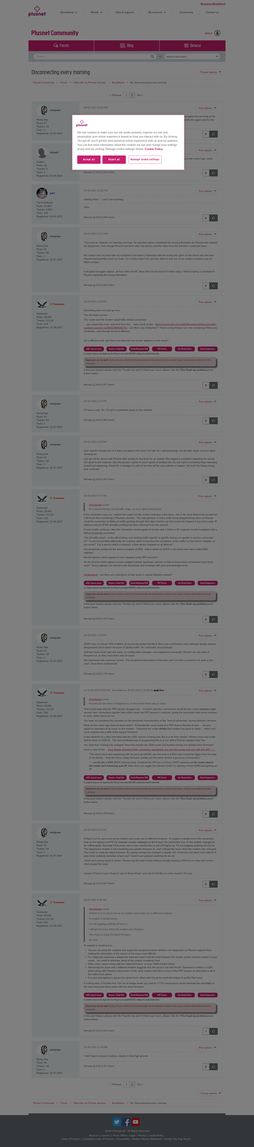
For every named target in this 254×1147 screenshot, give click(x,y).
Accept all (89, 159)
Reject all (114, 159)
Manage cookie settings (144, 159)
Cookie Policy (154, 149)
